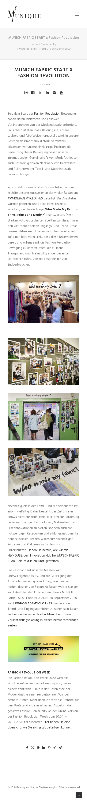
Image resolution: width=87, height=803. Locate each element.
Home (34, 44)
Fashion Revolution (47, 113)
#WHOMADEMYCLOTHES (25, 198)
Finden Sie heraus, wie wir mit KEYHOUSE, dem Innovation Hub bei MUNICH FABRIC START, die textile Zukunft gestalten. (43, 556)
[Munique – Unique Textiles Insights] (24, 14)
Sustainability (49, 44)
